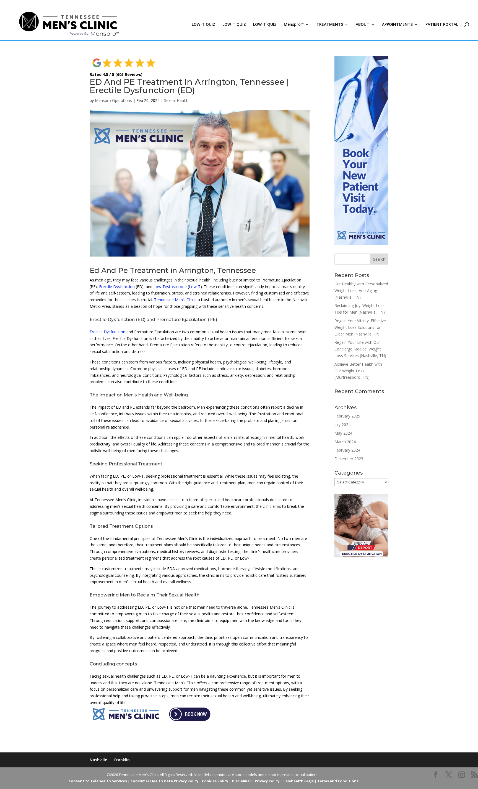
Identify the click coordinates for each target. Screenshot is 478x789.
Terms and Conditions (337, 780)
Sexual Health (176, 100)
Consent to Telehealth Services (98, 780)
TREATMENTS (329, 24)
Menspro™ (294, 24)
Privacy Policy (267, 780)
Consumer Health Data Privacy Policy (164, 780)
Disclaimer (241, 780)
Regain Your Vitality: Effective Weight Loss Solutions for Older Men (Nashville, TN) (360, 327)
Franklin (122, 759)
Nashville (98, 759)
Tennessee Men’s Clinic (175, 299)
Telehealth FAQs (298, 780)
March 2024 (345, 441)
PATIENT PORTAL (441, 24)
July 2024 (342, 424)
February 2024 (347, 450)
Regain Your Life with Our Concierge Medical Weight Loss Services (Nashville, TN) (360, 349)
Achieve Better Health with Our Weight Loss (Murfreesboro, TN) (358, 371)
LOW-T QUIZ (203, 24)
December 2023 (348, 458)
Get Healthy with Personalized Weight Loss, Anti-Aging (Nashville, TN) (361, 290)
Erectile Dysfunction (117, 286)
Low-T (195, 286)
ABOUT (362, 24)
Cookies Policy (215, 780)
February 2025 (347, 416)
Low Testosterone (170, 286)
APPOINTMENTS (397, 24)
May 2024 (343, 433)
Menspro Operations (113, 100)
